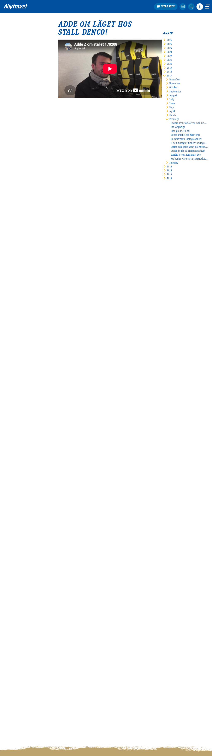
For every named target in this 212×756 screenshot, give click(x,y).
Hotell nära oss (12, 48)
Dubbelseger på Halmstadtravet (188, 151)
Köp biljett (10, 24)
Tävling (92, 28)
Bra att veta (10, 36)
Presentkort (10, 56)
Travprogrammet (13, 28)
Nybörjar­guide (11, 52)
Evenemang (140, 20)
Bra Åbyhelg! (178, 127)
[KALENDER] (182, 6)
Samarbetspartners (182, 28)
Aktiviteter (52, 32)
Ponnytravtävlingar (140, 36)
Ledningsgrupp (12, 77)
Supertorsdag (137, 32)
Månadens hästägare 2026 (102, 44)
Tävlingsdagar (11, 60)
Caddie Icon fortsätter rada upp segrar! (189, 123)
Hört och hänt (96, 24)
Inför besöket (16, 20)
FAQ (6, 64)
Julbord (134, 24)
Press (6, 97)
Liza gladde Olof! (180, 131)
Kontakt (8, 81)
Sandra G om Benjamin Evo (186, 155)
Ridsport (135, 40)
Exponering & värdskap (59, 28)
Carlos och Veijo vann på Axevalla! (189, 147)
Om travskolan (180, 24)
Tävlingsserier (95, 32)
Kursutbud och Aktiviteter (187, 36)
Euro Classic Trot (97, 52)
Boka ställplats (12, 32)
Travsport (97, 20)
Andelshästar (95, 56)
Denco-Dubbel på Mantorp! (185, 135)
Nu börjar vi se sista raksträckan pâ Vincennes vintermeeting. (189, 159)
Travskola (181, 20)
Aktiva (92, 40)
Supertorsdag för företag (143, 28)
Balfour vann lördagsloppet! (186, 139)
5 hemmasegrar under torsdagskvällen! (189, 143)
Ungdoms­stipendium (183, 40)
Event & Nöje (57, 20)
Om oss (9, 72)
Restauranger (11, 40)
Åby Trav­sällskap (13, 89)
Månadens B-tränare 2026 (102, 48)
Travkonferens (53, 24)
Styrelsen (9, 85)
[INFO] (199, 6)
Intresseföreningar (14, 93)
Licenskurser (179, 32)
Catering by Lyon (13, 44)
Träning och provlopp (100, 36)
